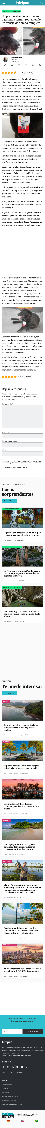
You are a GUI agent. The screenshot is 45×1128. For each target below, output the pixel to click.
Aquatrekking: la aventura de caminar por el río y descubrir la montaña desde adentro (22, 614)
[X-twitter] (13, 1067)
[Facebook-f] (3, 1067)
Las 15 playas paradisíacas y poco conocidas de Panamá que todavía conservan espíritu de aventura (19, 847)
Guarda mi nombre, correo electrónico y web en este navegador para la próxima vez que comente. (22, 462)
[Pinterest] (22, 1067)
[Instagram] (8, 1067)
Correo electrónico (10, 441)
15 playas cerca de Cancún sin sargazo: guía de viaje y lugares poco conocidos (22, 767)
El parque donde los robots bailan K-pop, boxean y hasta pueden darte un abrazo (22, 534)
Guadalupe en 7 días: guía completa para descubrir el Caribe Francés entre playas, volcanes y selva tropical (21, 930)
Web (4, 450)
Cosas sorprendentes (11, 11)
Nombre (6, 432)
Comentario (7, 404)
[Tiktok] (26, 1067)
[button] (4, 3)
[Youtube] (17, 1067)
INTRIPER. (19, 1073)
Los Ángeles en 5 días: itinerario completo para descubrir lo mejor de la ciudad (21, 806)
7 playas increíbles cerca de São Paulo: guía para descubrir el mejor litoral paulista (21, 727)
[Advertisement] (22, 251)
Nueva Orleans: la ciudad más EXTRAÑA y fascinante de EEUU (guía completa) (22, 970)
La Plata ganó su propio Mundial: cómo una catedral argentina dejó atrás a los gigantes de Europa (22, 573)
